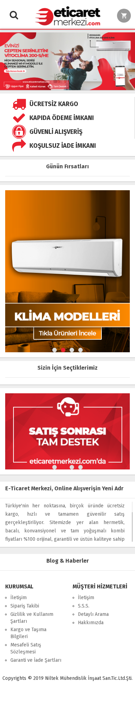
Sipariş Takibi (24, 606)
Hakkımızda (91, 623)
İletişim (18, 598)
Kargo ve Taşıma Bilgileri (28, 633)
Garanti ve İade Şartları (35, 660)
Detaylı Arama (93, 614)
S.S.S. (83, 606)
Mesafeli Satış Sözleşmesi (25, 648)
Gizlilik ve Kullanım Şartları (31, 617)
